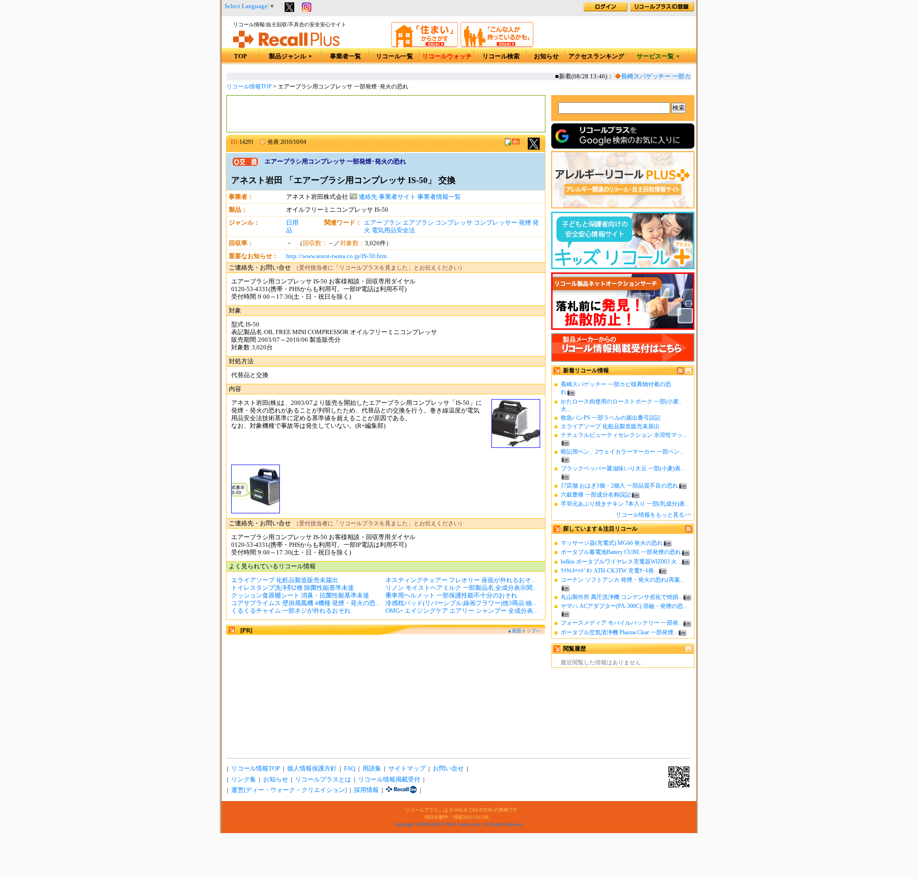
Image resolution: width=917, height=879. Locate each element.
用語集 (372, 768)
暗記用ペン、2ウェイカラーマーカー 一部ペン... (622, 452)
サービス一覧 (658, 56)
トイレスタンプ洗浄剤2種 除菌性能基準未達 (292, 588)
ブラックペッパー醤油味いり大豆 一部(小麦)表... (623, 468)
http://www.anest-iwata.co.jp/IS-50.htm (336, 256)
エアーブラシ (382, 222)
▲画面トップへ (524, 630)
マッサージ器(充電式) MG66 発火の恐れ (612, 543)
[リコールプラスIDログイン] (606, 9)
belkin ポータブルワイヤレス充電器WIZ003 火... (621, 561)
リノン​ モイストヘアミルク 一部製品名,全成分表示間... (461, 588)
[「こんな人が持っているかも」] (496, 45)
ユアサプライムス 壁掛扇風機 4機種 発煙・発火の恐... (305, 603)
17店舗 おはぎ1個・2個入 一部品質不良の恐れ (619, 485)
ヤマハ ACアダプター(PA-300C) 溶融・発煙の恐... (624, 606)
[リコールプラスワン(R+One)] (401, 790)
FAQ (349, 768)
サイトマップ (407, 768)
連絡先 (367, 197)
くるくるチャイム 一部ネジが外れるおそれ (291, 611)
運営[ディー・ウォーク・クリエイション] (289, 790)
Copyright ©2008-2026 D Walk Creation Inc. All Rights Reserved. (459, 824)
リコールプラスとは (323, 779)
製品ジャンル (290, 56)
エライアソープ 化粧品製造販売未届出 (610, 426)
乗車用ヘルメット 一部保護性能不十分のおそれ (451, 595)
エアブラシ (418, 222)
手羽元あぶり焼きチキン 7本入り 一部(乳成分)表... (625, 504)
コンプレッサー (495, 222)
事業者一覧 (345, 56)
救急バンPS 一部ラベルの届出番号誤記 (611, 418)
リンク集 (243, 779)
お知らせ (546, 56)
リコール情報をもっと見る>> (653, 515)
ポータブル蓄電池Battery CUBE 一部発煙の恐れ (621, 552)
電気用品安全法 (393, 230)
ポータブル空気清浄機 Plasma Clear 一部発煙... (619, 632)
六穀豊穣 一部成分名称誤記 (596, 495)
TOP (240, 56)
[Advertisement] (386, 113)
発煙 (525, 222)
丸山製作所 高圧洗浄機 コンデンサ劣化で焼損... (621, 597)
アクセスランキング (596, 56)
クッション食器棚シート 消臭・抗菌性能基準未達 (300, 595)
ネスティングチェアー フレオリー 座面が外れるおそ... (460, 580)
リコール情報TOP (249, 86)
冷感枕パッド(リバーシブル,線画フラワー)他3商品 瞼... (460, 603)
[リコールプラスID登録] (662, 9)
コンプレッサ (453, 222)
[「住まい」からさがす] (424, 45)
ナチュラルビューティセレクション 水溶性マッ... (624, 435)
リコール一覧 (394, 56)
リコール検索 (501, 56)
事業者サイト (397, 197)
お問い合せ (448, 768)
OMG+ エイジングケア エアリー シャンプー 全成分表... (461, 611)
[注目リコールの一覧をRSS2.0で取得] (688, 530)
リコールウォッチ (447, 56)
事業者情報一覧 (439, 197)
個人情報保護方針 (312, 768)
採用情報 (366, 790)
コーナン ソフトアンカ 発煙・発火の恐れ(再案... (622, 580)
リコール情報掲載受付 (389, 779)
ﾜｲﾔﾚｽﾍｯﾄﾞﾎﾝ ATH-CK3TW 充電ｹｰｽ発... (609, 571)
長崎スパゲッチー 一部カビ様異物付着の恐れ (677, 76)
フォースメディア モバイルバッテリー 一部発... (621, 623)
